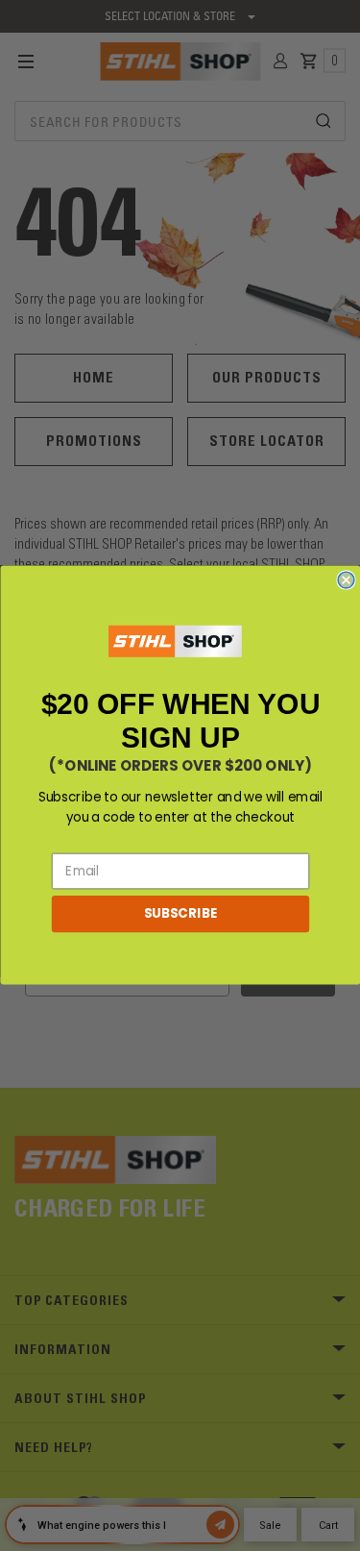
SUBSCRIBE (180, 914)
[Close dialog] (346, 581)
